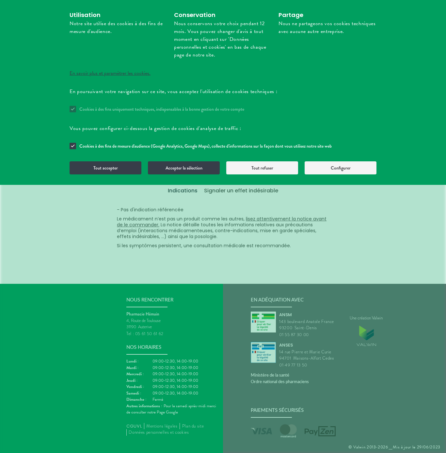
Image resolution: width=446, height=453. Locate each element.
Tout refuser (262, 168)
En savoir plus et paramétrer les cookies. (110, 73)
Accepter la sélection (184, 168)
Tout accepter (105, 168)
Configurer (341, 168)
